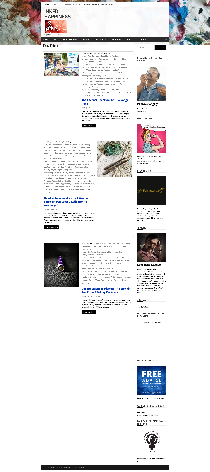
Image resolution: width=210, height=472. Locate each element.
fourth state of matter (114, 260)
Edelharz (98, 257)
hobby (75, 161)
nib (96, 271)
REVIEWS (86, 39)
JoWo (104, 76)
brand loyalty (106, 56)
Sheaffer (94, 90)
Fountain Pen (99, 260)
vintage (90, 92)
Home (45, 39)
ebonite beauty (94, 67)
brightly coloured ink (61, 147)
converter (102, 64)
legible (60, 170)
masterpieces (99, 78)
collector (55, 150)
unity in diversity (121, 280)
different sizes (78, 153)
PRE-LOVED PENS (70, 39)
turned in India (107, 280)
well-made (111, 92)
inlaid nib (96, 76)
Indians (92, 263)
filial (116, 257)
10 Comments (52, 193)
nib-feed (117, 81)
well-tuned (121, 92)
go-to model (96, 73)
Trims (112, 90)
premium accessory (71, 178)
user (88, 184)
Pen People (60, 142)
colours (63, 150)
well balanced (100, 92)
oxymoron (78, 175)
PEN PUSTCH (101, 39)
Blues (81, 145)
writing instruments (101, 95)
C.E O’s (73, 147)
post (89, 277)
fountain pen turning (95, 70)
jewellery (109, 263)
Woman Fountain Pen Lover (79, 189)
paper (86, 175)
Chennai (111, 59)
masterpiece (92, 269)
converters (112, 64)
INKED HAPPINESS (57, 14)
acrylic (91, 56)
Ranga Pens (109, 84)
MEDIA (129, 39)
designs (68, 153)
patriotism (91, 274)
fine (91, 260)
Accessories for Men (57, 145)
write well (88, 95)
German (108, 70)
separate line (58, 181)
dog (52, 156)
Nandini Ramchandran (77, 173)
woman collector (60, 189)
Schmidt (94, 87)
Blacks (68, 145)
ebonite (91, 257)
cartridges (114, 246)
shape (87, 90)
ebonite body (107, 67)
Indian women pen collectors (79, 164)
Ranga (100, 84)
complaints (72, 150)
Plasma (104, 274)
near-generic (98, 81)
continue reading (88, 125)
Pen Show (92, 84)
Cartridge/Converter (101, 246)
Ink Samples (55, 167)
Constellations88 (103, 252)
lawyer (53, 170)
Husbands (91, 161)
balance (109, 243)
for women (60, 156)
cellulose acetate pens (98, 59)
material (108, 78)
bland (75, 145)
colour (94, 64)
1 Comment (88, 283)
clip (88, 64)
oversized (68, 175)
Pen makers (58, 178)
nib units (108, 81)
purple (107, 277)
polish (110, 274)
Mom (65, 173)
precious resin (98, 277)
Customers (59, 153)
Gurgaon (61, 161)
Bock (98, 56)
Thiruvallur (104, 90)
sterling (91, 280)
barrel (116, 243)
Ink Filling (100, 263)
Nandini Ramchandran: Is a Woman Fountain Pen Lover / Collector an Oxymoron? (66, 201)
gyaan (68, 161)
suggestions (65, 184)
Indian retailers (60, 164)
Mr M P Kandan (119, 78)
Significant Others (72, 181)
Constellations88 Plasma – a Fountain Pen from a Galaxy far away (106, 290)
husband (83, 161)
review (96, 243)
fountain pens (71, 156)
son (51, 184)
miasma (90, 271)
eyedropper (108, 257)
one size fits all (57, 175)
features (96, 53)
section (120, 277)
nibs (100, 271)
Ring (114, 277)
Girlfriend (52, 161)
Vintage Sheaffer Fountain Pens (67, 186)
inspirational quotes (74, 167)
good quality (107, 73)
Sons (57, 184)
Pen (98, 274)
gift (54, 158)
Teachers (75, 184)
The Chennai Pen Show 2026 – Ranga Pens (105, 102)
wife (50, 189)
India (116, 73)
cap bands (81, 147)
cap (89, 246)
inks (62, 167)
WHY (56, 39)
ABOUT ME (116, 39)
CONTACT (142, 39)
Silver (83, 181)
